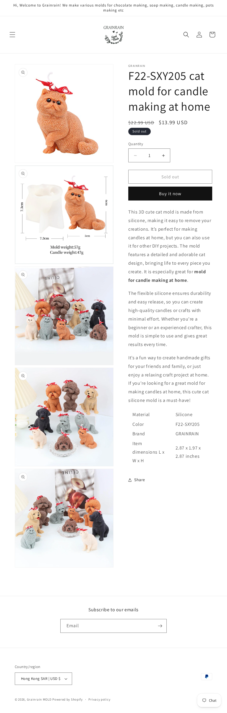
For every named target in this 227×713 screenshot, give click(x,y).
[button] (12, 34)
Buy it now (170, 193)
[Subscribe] (159, 626)
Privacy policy (99, 699)
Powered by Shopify (67, 699)
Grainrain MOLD (39, 699)
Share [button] (139, 479)
